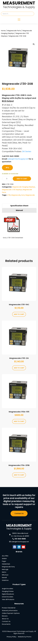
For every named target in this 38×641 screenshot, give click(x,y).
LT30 (9, 195)
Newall (4, 577)
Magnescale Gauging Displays (23, 187)
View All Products (8, 599)
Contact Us (6, 621)
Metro (4, 572)
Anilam (4, 558)
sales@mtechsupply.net (17, 159)
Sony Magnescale (28, 195)
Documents (6, 624)
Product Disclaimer (8, 608)
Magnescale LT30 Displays (12, 190)
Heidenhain (6, 564)
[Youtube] (23, 547)
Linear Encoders (7, 597)
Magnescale (16, 195)
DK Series (26, 151)
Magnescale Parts (14, 30)
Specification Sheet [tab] (19, 205)
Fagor (4, 561)
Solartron (5, 580)
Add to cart (22, 179)
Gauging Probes (8, 591)
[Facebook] (15, 547)
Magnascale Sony (8, 567)
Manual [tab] (19, 210)
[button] (33, 44)
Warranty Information (10, 610)
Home (3, 30)
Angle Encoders (7, 589)
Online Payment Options (11, 613)
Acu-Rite (5, 556)
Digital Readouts (8, 594)
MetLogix (5, 569)
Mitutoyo (5, 575)
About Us (5, 619)
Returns (5, 616)
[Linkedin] (19, 547)
